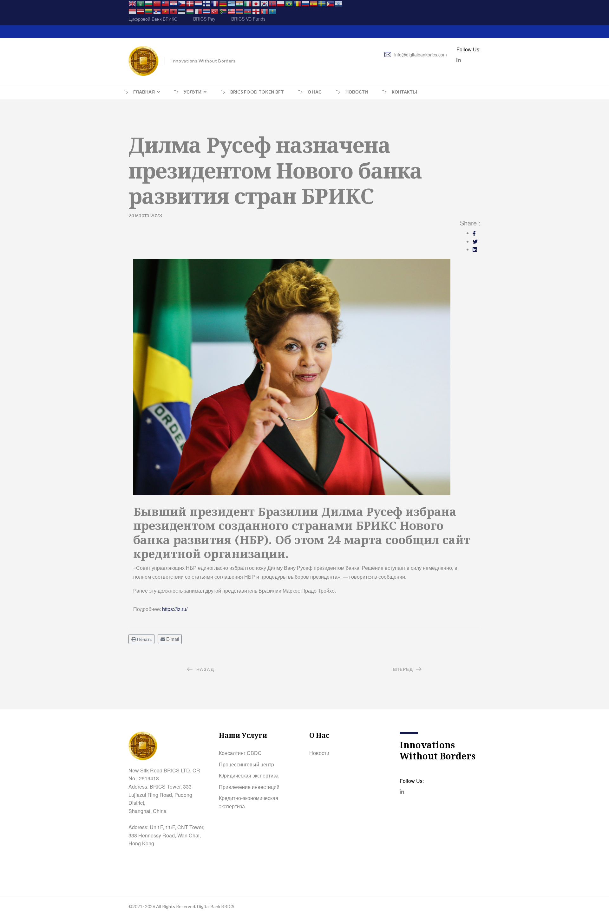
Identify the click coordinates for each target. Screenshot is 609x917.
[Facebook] (474, 233)
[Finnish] (207, 3)
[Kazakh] (273, 11)
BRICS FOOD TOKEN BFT (257, 91)
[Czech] (182, 3)
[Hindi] (240, 3)
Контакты (404, 91)
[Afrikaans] (223, 11)
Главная (144, 91)
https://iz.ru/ (174, 609)
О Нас (315, 91)
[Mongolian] (264, 11)
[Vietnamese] (165, 11)
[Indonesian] (132, 11)
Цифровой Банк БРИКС (152, 19)
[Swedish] (322, 3)
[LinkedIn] (475, 249)
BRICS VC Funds (248, 19)
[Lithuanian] (149, 11)
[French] (215, 3)
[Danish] (190, 3)
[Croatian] (174, 3)
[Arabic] (141, 3)
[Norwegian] (273, 3)
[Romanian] (297, 3)
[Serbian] (157, 11)
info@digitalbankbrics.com (420, 54)
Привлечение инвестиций (249, 786)
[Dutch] (198, 3)
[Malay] (231, 11)
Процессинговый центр (246, 764)
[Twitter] (475, 241)
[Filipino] (330, 3)
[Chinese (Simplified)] (157, 3)
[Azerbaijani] (248, 11)
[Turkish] (215, 11)
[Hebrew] (339, 3)
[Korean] (264, 3)
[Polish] (281, 3)
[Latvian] (141, 11)
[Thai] (207, 11)
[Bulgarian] (149, 3)
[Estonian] (182, 11)
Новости (356, 91)
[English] (132, 3)
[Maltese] (198, 11)
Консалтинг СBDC (240, 753)
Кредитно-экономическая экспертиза (248, 802)
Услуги (192, 91)
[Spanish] (314, 3)
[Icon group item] (458, 60)
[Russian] (306, 3)
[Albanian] (174, 11)
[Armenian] (240, 11)
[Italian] (248, 3)
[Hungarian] (190, 11)
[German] (223, 3)
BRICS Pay (204, 19)
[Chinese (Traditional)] (165, 3)
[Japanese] (256, 3)
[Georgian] (256, 11)
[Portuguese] (289, 3)
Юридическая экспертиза (248, 775)
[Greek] (231, 3)
